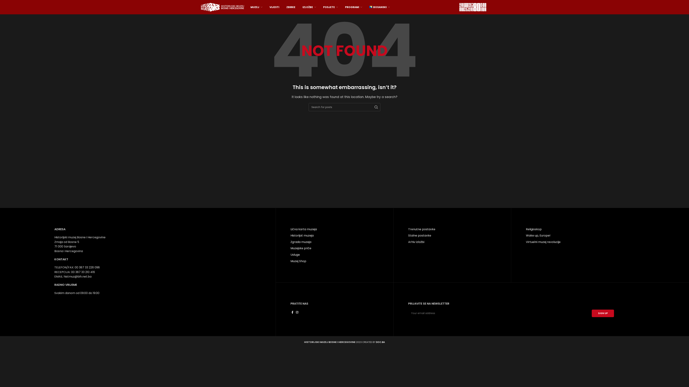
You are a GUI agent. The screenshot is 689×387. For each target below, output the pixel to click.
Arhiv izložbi (416, 242)
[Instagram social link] (297, 312)
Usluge (295, 255)
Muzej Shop (298, 261)
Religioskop (534, 229)
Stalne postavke (419, 235)
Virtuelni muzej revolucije (543, 242)
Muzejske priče (300, 248)
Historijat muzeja (302, 235)
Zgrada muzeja (300, 242)
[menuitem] (379, 7)
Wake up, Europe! (538, 235)
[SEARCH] (376, 107)
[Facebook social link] (292, 312)
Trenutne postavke (421, 229)
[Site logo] (222, 7)
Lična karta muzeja (303, 229)
